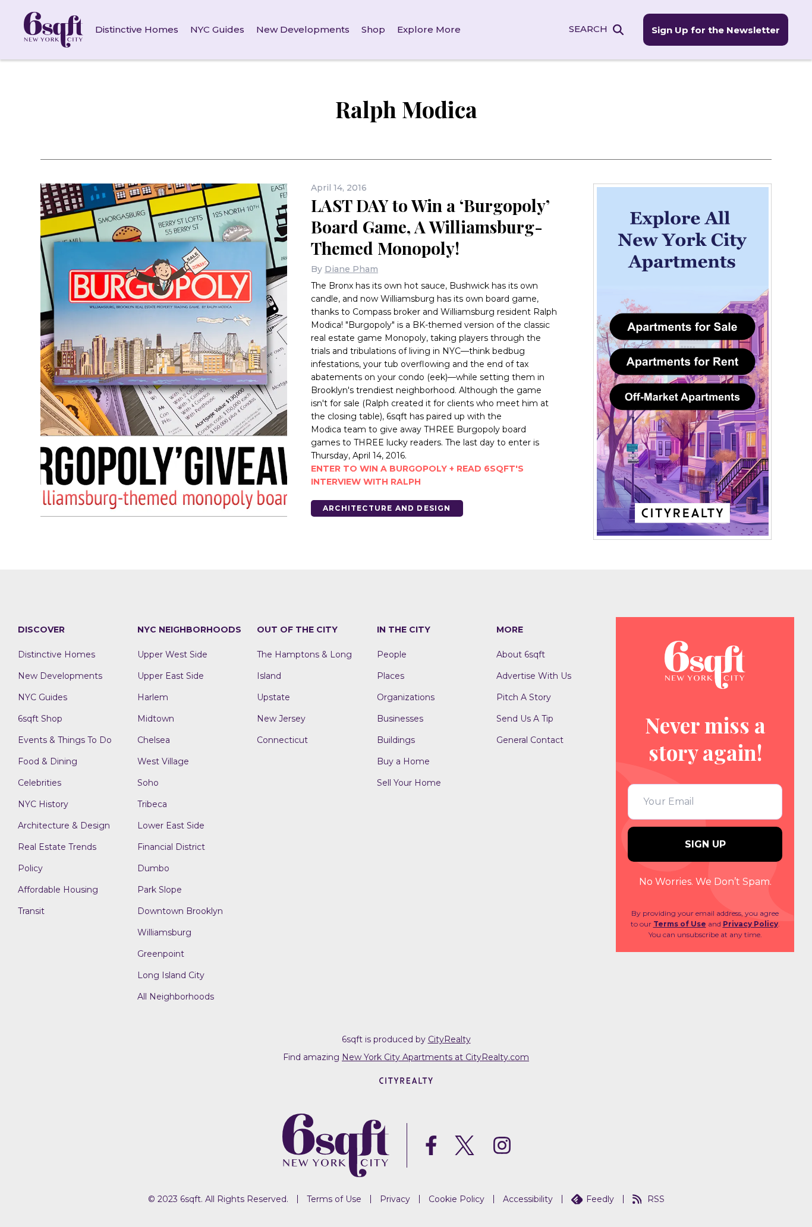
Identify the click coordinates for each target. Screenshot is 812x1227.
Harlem (152, 697)
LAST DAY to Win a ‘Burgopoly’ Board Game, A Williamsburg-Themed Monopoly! (430, 226)
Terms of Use (679, 923)
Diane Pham (351, 269)
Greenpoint (160, 953)
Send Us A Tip (524, 718)
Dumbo (153, 868)
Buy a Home (403, 761)
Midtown (155, 718)
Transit (31, 911)
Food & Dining (47, 761)
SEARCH (588, 28)
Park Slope (159, 889)
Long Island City (170, 975)
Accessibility (528, 1199)
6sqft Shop (40, 718)
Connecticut (282, 740)
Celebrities (39, 782)
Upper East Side (170, 676)
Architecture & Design (64, 825)
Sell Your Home (409, 782)
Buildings (396, 740)
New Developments (303, 29)
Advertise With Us (533, 676)
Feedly (600, 1199)
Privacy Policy (750, 923)
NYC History (43, 804)
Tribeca (152, 804)
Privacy (395, 1199)
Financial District (171, 847)
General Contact (530, 740)
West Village (163, 761)
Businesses (400, 718)
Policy (30, 868)
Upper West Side (172, 654)
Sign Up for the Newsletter (716, 30)
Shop (373, 29)
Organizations (406, 697)
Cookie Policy (456, 1199)
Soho (148, 782)
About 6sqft (520, 654)
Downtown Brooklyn (180, 911)
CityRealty (449, 1039)
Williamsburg (164, 932)
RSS (656, 1199)
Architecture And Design (387, 508)
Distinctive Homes (136, 29)
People (392, 654)
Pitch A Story (523, 697)
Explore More (429, 29)
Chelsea (153, 740)
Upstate (273, 697)
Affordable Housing (58, 889)
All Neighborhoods (175, 996)
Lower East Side (170, 825)
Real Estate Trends (57, 847)
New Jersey (281, 718)
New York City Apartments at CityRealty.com (435, 1057)
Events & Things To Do (65, 740)
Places (390, 676)
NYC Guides (217, 29)
